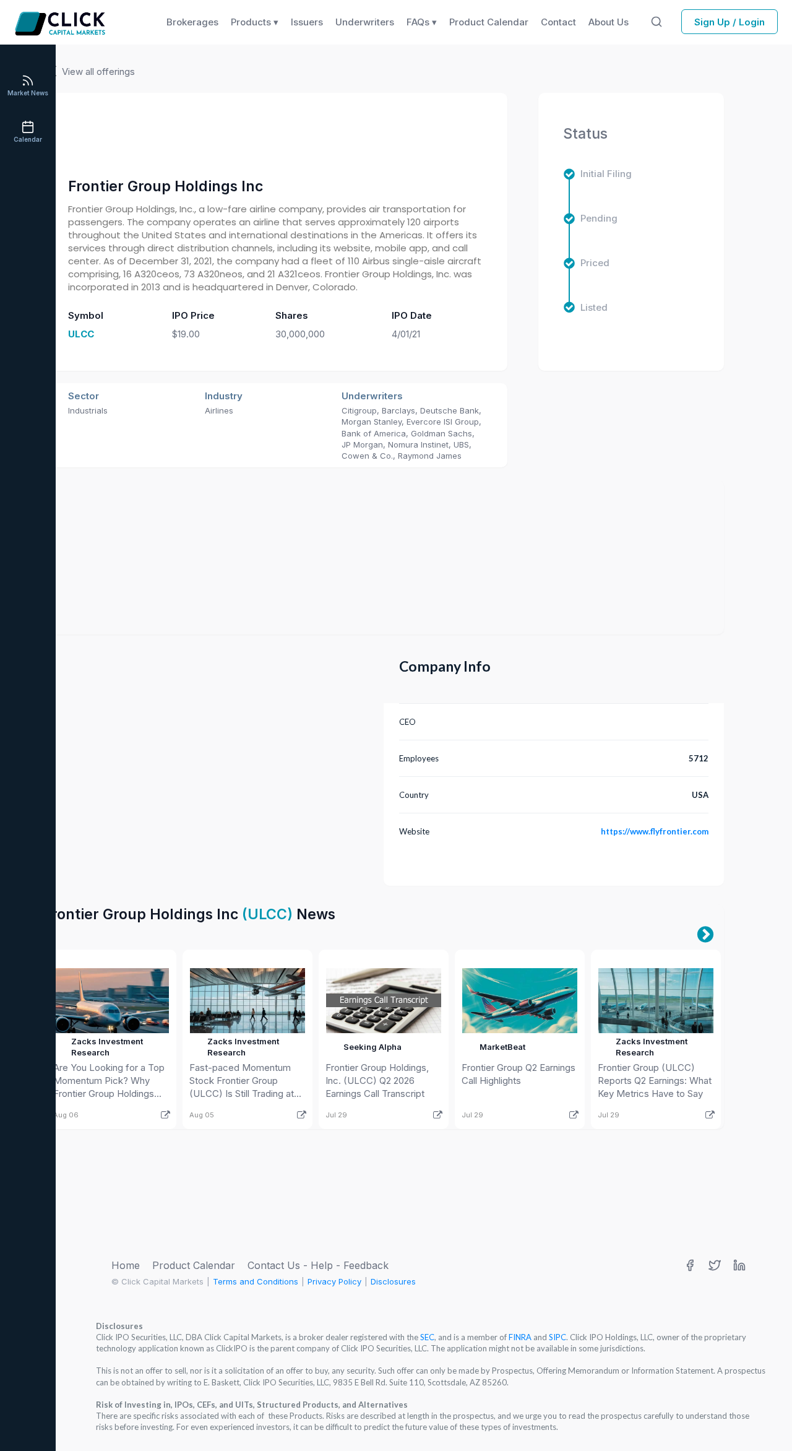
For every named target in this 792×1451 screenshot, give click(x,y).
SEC (427, 1337)
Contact (558, 22)
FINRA (520, 1337)
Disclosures (393, 1281)
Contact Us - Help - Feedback (318, 1265)
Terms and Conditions (255, 1281)
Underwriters (364, 22)
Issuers (307, 22)
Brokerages (192, 22)
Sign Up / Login (729, 22)
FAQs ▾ (422, 22)
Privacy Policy (334, 1281)
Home (125, 1265)
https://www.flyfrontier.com (654, 831)
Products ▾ (254, 22)
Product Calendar (193, 1265)
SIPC (557, 1337)
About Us (608, 22)
